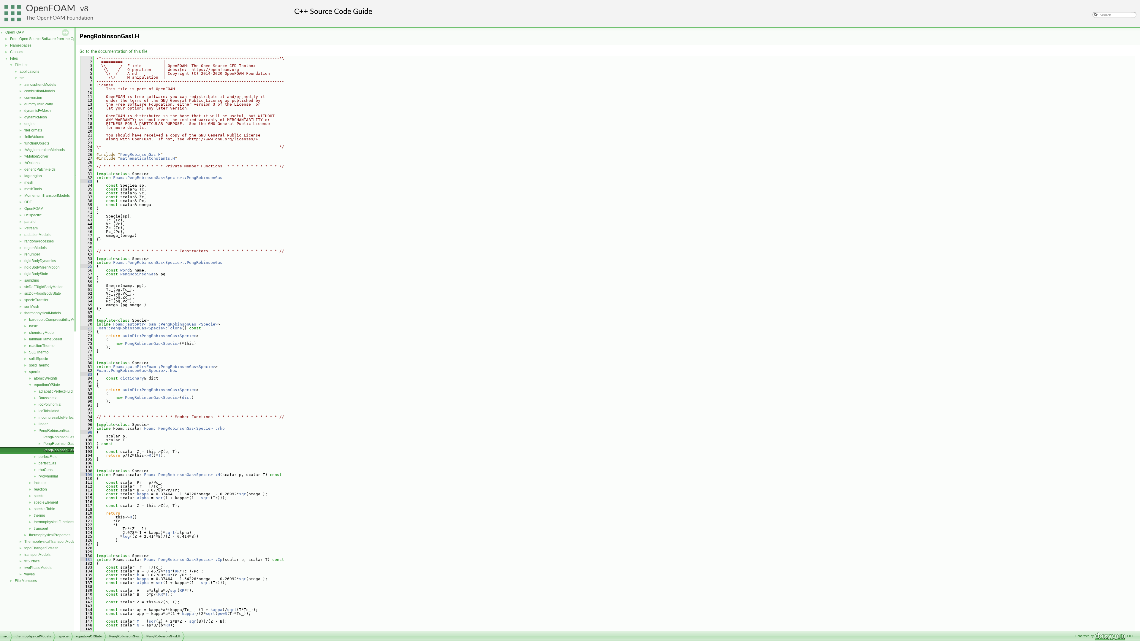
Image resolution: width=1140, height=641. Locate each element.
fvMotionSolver (36, 156)
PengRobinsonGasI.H (61, 450)
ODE (28, 202)
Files (14, 58)
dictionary (132, 378)
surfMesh (31, 306)
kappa (143, 494)
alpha (143, 498)
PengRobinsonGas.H (60, 444)
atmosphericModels (40, 84)
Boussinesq (48, 398)
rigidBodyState (36, 274)
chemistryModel (42, 333)
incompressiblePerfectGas (60, 417)
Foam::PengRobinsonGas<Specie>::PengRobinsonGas (167, 177)
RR (177, 571)
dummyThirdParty (38, 104)
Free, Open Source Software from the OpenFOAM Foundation (59, 39)
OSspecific (33, 215)
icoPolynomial (50, 404)
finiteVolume (34, 137)
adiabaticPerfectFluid (56, 391)
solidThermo (39, 365)
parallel (30, 222)
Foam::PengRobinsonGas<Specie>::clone (139, 328)
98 (86, 432)
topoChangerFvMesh (41, 548)
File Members (26, 581)
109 (86, 474)
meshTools (33, 189)
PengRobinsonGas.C (60, 437)
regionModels (35, 248)
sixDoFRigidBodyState (42, 293)
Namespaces (20, 45)
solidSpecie (38, 359)
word (125, 270)
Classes (16, 52)
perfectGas (47, 463)
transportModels (37, 555)
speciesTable (44, 509)
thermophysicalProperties (49, 535)
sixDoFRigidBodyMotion (44, 287)
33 (86, 181)
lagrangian (33, 176)
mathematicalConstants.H (147, 158)
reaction (40, 489)
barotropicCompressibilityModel (54, 320)
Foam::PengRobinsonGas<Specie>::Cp (183, 559)
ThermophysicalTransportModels (50, 542)
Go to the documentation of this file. (114, 51)
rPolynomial (48, 476)
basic (33, 326)
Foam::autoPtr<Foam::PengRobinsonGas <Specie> (165, 324)
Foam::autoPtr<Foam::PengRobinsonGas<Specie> (164, 366)
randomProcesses (39, 241)
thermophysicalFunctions (54, 522)
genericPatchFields (40, 169)
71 (86, 328)
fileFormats (33, 130)
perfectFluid (48, 457)
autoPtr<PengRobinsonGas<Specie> (159, 336)
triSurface (32, 561)
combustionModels (39, 91)
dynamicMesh (35, 117)
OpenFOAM (50, 8)
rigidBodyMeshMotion (42, 267)
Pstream (31, 228)
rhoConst (46, 470)
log (126, 536)
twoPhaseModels (38, 568)
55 (86, 266)
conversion (33, 98)
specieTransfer (36, 300)
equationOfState (47, 385)
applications (29, 71)
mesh (28, 182)
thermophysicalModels (42, 313)
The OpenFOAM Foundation (59, 18)
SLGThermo (39, 352)
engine (30, 124)
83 (86, 374)
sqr (242, 494)
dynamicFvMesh (37, 111)
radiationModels (37, 235)
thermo (39, 515)
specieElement (46, 502)
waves (29, 574)
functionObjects (36, 143)
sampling (31, 280)
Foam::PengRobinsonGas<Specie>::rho (184, 428)
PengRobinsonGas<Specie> (152, 343)
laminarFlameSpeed (45, 339)
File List (21, 65)
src (22, 78)
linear (43, 424)
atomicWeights (46, 378)
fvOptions (31, 163)
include (40, 483)
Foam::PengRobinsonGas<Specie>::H (182, 474)
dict (186, 397)
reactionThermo (42, 346)
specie (34, 372)
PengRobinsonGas (54, 431)
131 (86, 559)
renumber (32, 254)
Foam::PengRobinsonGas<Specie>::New (136, 370)
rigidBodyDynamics (40, 261)
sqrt (205, 498)
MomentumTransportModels (47, 195)
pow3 (222, 613)
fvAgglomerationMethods (44, 150)
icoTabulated (49, 411)
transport (41, 528)
